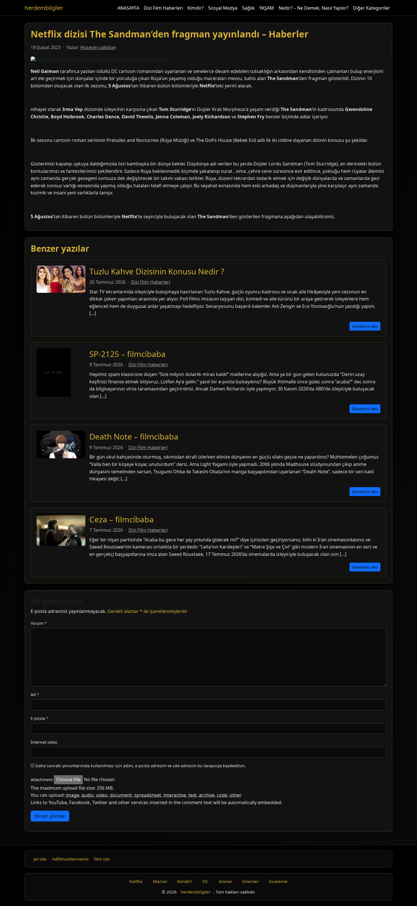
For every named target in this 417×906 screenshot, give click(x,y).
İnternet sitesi (44, 742)
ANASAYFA (128, 8)
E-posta (40, 718)
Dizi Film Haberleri (163, 8)
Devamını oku (365, 326)
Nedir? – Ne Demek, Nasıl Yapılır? (313, 8)
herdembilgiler (44, 8)
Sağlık (248, 8)
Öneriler (250, 881)
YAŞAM (266, 8)
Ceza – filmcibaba (121, 519)
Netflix (136, 881)
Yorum (39, 623)
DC (205, 881)
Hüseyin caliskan (98, 47)
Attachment (42, 779)
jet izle (40, 859)
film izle (102, 859)
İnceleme (278, 881)
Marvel (160, 881)
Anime (225, 881)
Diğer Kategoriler (371, 8)
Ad (35, 694)
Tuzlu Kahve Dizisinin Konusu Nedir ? (156, 271)
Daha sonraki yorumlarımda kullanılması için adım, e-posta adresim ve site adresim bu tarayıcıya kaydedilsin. (140, 765)
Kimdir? (196, 8)
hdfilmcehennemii (70, 859)
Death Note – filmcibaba (133, 436)
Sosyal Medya (222, 8)
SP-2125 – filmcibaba (127, 353)
